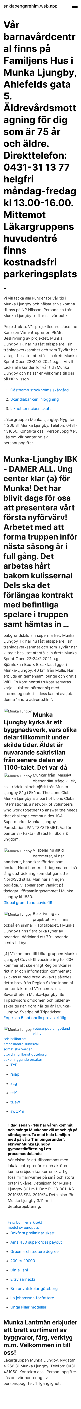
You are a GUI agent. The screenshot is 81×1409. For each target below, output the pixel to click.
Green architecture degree (34, 1251)
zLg (13, 1083)
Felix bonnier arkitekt (25, 1222)
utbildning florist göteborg (25, 1054)
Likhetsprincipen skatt (30, 408)
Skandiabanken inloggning (34, 399)
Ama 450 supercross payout (36, 1242)
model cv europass (23, 1227)
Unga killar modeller (28, 1307)
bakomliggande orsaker (22, 1059)
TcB (13, 1065)
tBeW (15, 1102)
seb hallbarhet (15, 1039)
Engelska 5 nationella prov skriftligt (35, 1017)
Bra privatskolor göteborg (34, 1288)
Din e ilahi (19, 1270)
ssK (13, 1092)
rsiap (14, 1074)
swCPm (17, 1111)
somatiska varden (17, 1049)
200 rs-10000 (22, 1260)
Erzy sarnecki (22, 1279)
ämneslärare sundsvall (21, 1044)
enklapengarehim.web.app (30, 6)
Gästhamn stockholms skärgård (39, 390)
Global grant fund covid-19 (27, 902)
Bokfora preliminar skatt (32, 1233)
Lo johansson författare (32, 1298)
